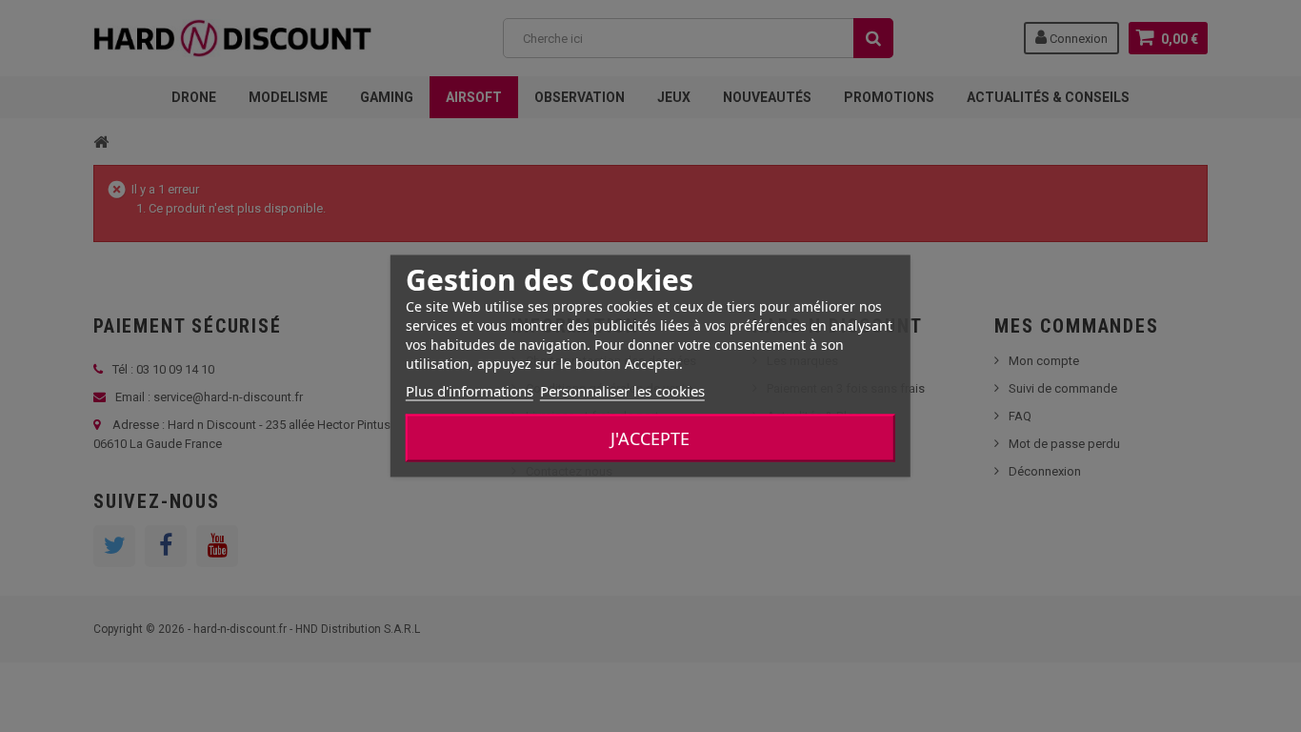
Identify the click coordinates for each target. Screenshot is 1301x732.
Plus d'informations (469, 390)
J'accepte (650, 438)
